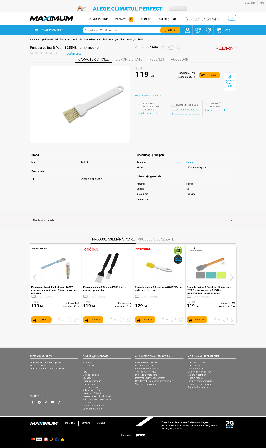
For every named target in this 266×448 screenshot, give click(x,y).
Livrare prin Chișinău (92, 393)
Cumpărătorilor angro (198, 387)
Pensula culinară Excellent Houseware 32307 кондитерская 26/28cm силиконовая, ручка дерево (209, 290)
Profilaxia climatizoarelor (147, 375)
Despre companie (196, 362)
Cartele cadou (89, 384)
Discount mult (89, 402)
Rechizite (192, 390)
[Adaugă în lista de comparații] (61, 319)
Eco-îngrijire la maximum (200, 372)
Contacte (85, 423)
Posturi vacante (195, 378)
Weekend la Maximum (146, 384)
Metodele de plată (91, 375)
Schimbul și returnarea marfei (97, 399)
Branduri (101, 423)
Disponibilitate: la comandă (148, 95)
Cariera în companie (198, 375)
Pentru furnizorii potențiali (200, 384)
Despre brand (194, 365)
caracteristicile (93, 59)
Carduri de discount (92, 381)
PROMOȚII (121, 19)
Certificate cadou (91, 387)
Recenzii (156, 59)
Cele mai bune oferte (92, 408)
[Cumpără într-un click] (76, 319)
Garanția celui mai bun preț (96, 405)
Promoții (87, 362)
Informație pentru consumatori (150, 378)
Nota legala (69, 423)
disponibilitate (129, 59)
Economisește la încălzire (147, 368)
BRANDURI (146, 19)
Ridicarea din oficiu (92, 390)
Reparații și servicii (144, 365)
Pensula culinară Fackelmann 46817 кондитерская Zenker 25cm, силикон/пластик (54, 290)
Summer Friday (99, 19)
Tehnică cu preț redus (145, 372)
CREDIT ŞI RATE (168, 19)
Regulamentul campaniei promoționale (154, 381)
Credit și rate (88, 365)
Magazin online (37, 365)
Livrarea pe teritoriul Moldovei (97, 396)
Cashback (88, 378)
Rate (85, 372)
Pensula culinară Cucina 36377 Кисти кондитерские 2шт (104, 289)
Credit (85, 368)
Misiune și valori (196, 368)
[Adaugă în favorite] (69, 319)
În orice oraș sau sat (215, 110)
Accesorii (179, 59)
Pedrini (189, 162)
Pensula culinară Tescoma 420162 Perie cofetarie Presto (158, 289)
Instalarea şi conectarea (146, 362)
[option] (133, 9)
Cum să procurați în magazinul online (48, 368)
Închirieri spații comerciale (201, 381)
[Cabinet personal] (187, 28)
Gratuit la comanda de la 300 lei (185, 111)
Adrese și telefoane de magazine (45, 362)
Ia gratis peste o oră (147, 113)
